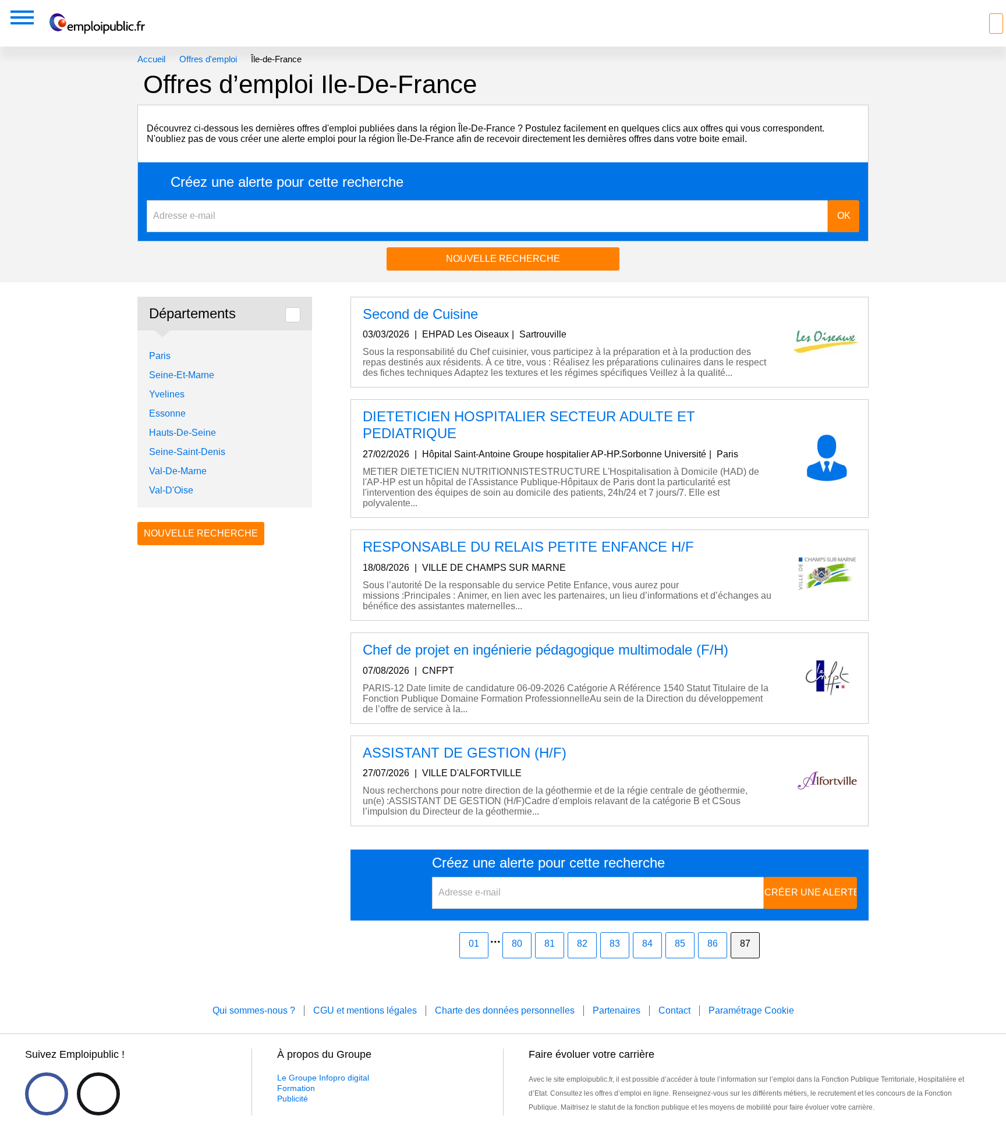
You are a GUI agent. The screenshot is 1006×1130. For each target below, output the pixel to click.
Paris (160, 356)
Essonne (167, 413)
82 (582, 943)
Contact (674, 1010)
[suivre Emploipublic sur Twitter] (98, 1093)
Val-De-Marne (178, 471)
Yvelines (167, 394)
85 (680, 943)
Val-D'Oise (171, 490)
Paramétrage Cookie (751, 1010)
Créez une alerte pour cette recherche (287, 182)
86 (712, 943)
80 (517, 943)
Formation (296, 1088)
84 (647, 943)
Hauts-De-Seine (182, 433)
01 (474, 943)
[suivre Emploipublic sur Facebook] (46, 1093)
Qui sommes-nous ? (253, 1010)
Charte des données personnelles (505, 1010)
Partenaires (616, 1010)
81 (549, 943)
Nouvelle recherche (503, 259)
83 (615, 943)
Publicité (292, 1098)
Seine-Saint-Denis (187, 452)
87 (745, 943)
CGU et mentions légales (365, 1010)
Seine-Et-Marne (181, 375)
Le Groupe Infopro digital (323, 1077)
